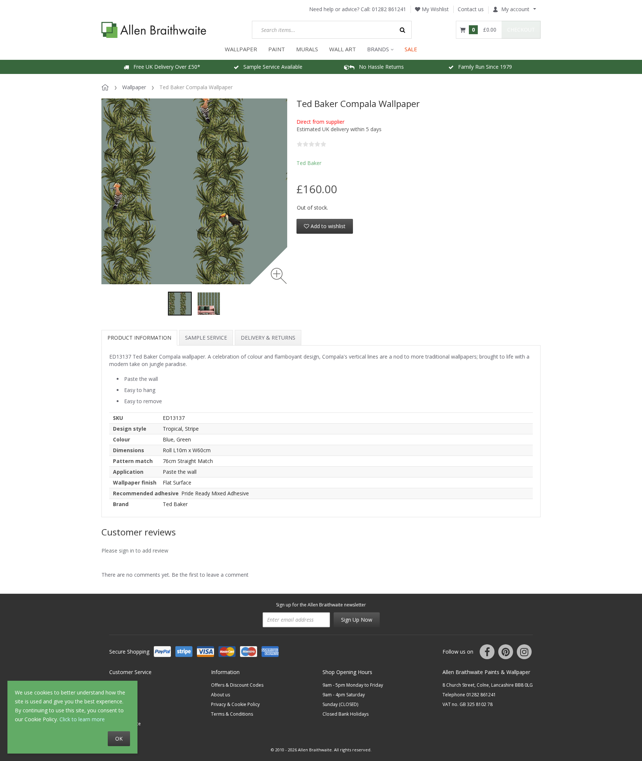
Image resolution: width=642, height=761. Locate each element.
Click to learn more (82, 719)
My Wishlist (434, 9)
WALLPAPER (241, 49)
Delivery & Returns (268, 337)
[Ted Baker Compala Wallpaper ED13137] (180, 303)
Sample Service (206, 337)
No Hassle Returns (379, 66)
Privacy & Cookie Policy (235, 704)
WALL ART (342, 49)
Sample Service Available (270, 66)
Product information (139, 337)
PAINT (276, 49)
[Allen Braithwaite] (154, 30)
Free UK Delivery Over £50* (164, 66)
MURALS (307, 49)
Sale (411, 49)
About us (220, 695)
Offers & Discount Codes (237, 685)
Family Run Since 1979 (483, 66)
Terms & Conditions (232, 714)
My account (515, 9)
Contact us (471, 9)
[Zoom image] (279, 276)
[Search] (402, 29)
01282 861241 (389, 9)
